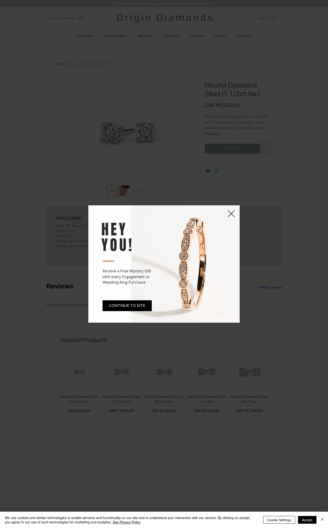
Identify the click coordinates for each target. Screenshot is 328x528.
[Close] (322, 519)
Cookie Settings (279, 519)
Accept (307, 519)
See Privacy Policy (126, 522)
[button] (127, 305)
